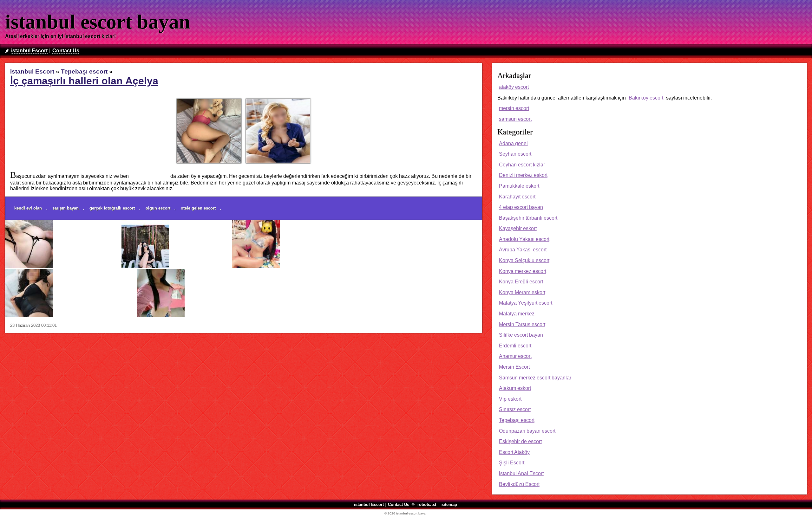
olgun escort (158, 208)
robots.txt (426, 504)
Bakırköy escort (646, 97)
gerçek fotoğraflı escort (112, 208)
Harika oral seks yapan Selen (86, 266)
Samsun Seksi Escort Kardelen (220, 315)
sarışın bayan (65, 208)
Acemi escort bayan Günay (199, 266)
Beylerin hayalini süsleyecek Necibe (93, 315)
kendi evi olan (28, 208)
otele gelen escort (198, 208)
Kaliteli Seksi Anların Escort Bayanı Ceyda (327, 266)
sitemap (449, 504)
